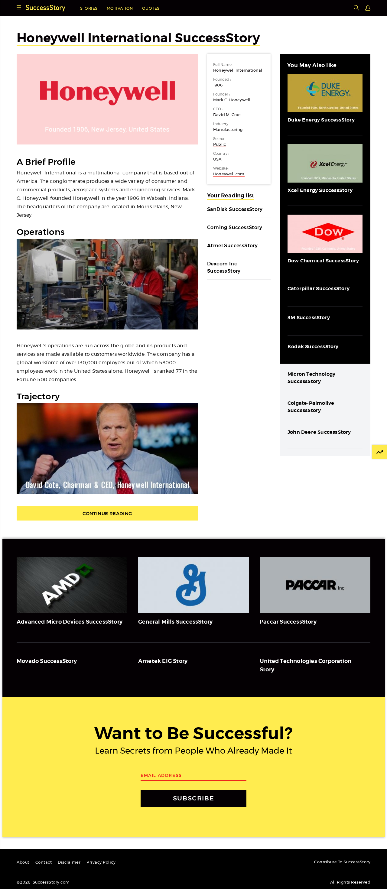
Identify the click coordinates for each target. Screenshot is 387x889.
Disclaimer (69, 863)
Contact (43, 863)
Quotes (151, 9)
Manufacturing (228, 130)
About (23, 863)
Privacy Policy (100, 863)
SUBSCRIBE (193, 798)
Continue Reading (107, 513)
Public (219, 145)
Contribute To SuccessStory (342, 862)
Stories (89, 9)
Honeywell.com (229, 174)
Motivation (120, 9)
